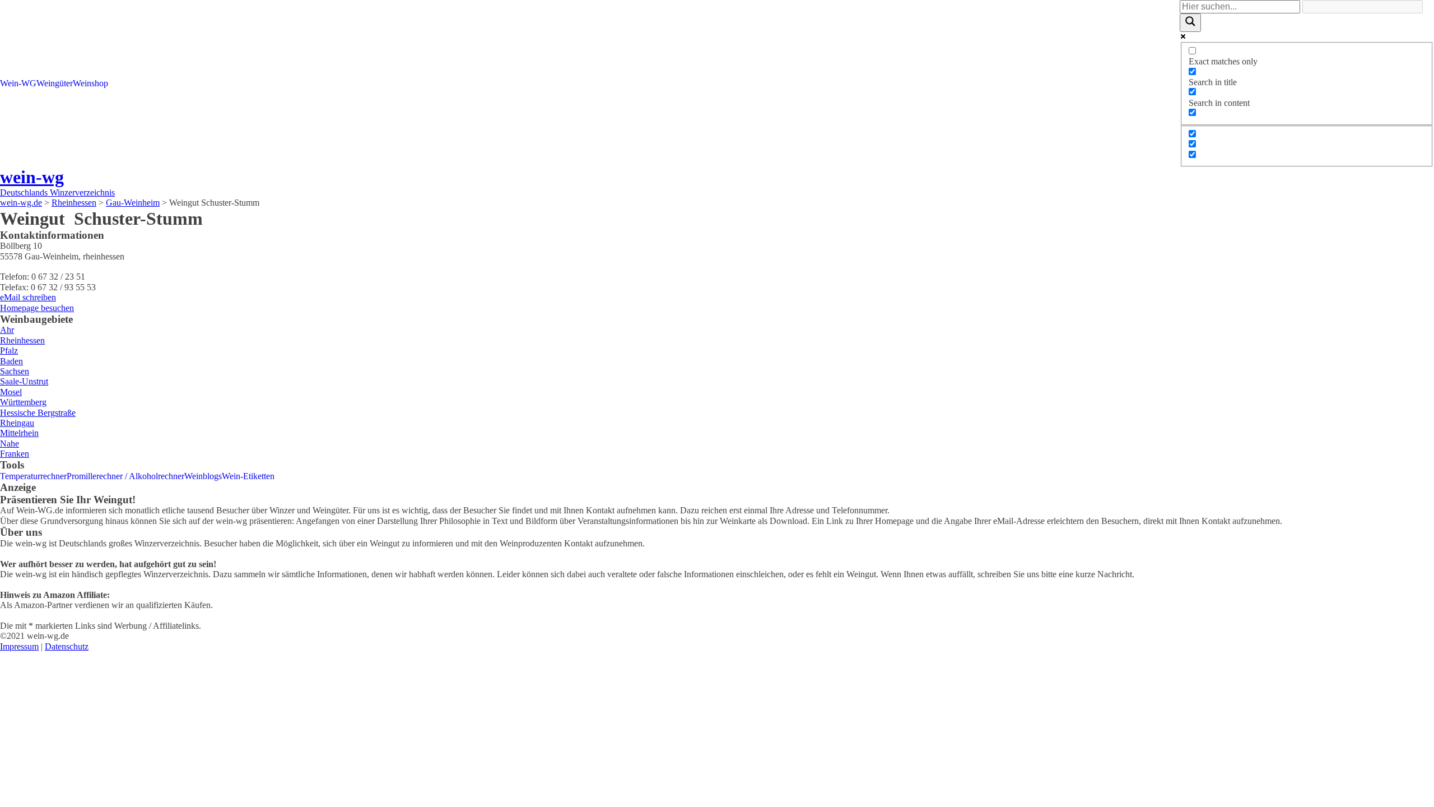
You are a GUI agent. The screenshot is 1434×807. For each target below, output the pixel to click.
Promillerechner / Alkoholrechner (125, 476)
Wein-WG (18, 83)
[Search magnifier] (1190, 22)
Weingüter (54, 83)
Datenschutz (67, 646)
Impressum (19, 646)
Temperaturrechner (33, 476)
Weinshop (90, 83)
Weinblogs (203, 476)
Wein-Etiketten (248, 476)
